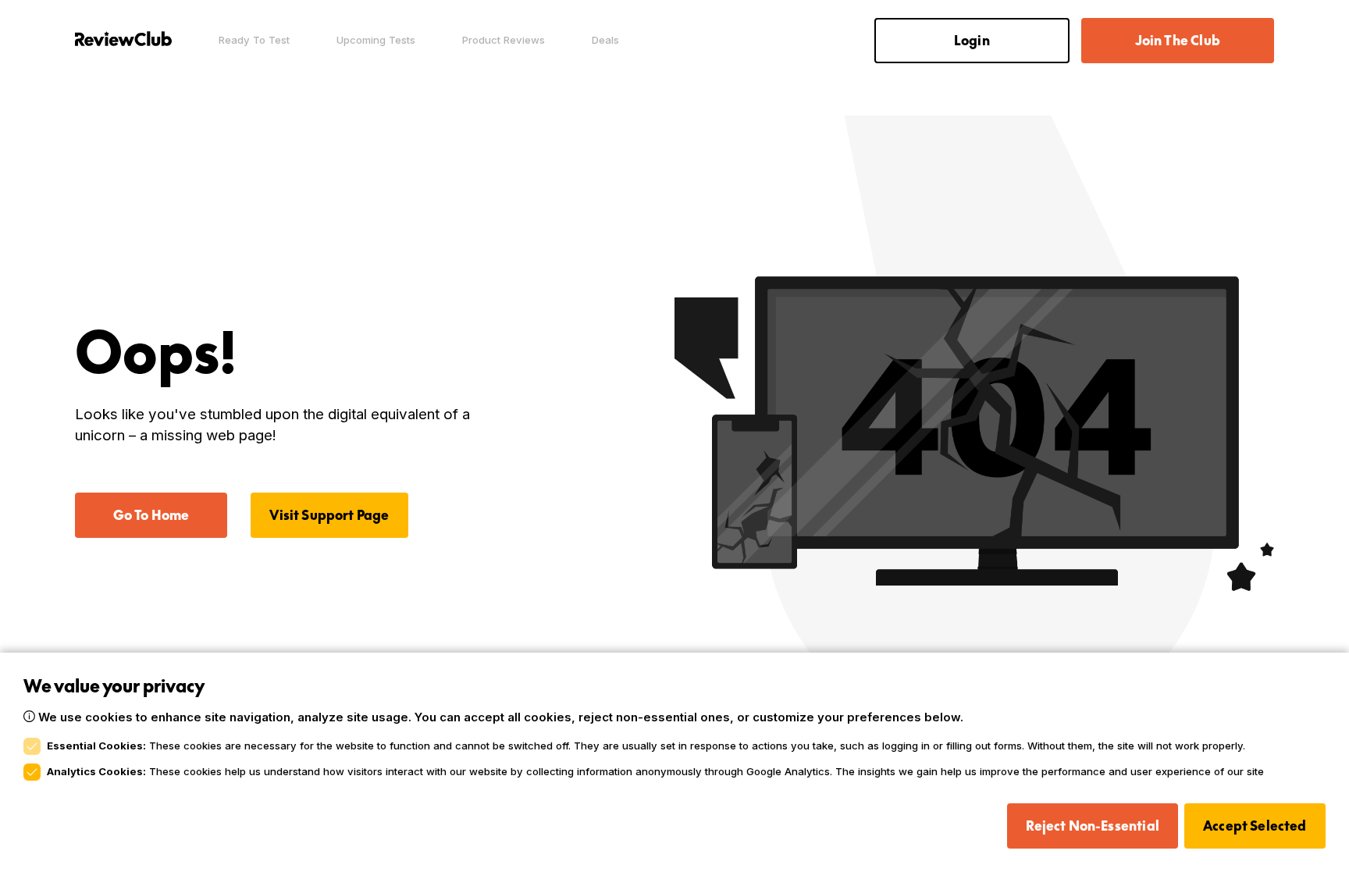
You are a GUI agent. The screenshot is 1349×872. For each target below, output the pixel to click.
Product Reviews (503, 40)
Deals (605, 40)
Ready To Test (254, 40)
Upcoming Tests (375, 40)
